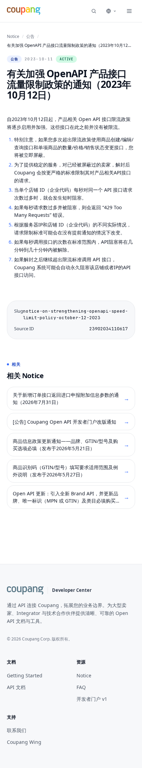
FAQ (81, 687)
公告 (30, 36)
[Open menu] (129, 11)
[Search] (93, 11)
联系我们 (16, 730)
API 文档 (16, 687)
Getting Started (24, 675)
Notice (13, 36)
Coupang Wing (24, 742)
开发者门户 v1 (92, 699)
